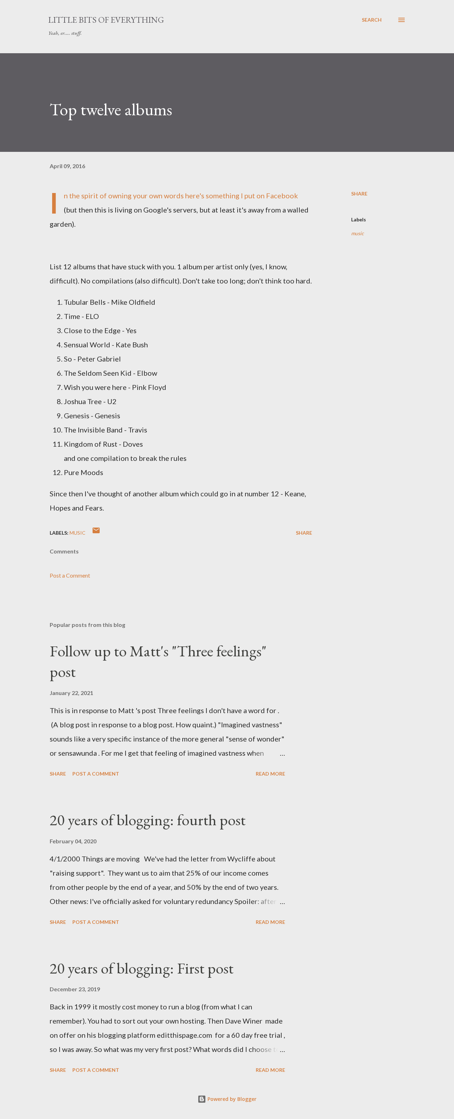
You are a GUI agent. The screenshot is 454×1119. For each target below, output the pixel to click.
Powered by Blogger (231, 1099)
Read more (270, 774)
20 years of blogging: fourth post (147, 820)
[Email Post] (96, 533)
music (357, 233)
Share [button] (359, 194)
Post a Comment (70, 575)
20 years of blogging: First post (141, 968)
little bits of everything (106, 19)
